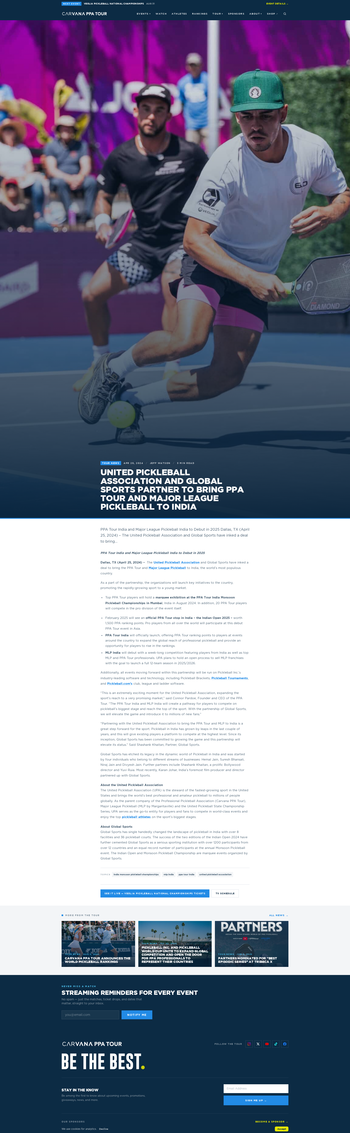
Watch (161, 13)
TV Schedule (225, 893)
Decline (103, 1128)
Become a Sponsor (271, 1121)
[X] (258, 1044)
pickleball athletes (136, 817)
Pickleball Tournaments (229, 678)
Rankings (200, 13)
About (255, 13)
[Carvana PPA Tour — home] (85, 13)
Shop (272, 13)
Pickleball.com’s (119, 683)
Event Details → (277, 3)
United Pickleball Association (177, 562)
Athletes (179, 13)
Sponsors (236, 13)
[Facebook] (284, 1044)
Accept (281, 1128)
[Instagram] (249, 1044)
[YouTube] (267, 1044)
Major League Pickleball (167, 568)
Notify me (137, 1014)
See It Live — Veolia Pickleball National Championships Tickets (155, 893)
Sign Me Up (256, 1100)
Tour (217, 13)
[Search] (284, 13)
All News (278, 915)
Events (144, 13)
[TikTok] (276, 1044)
